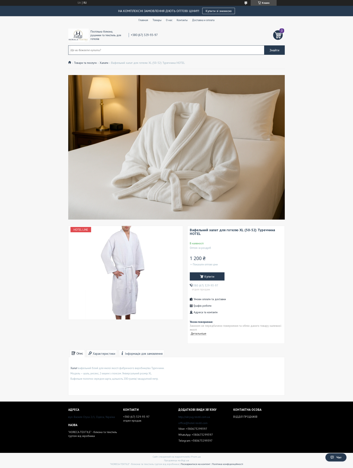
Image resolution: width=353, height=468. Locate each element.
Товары (157, 20)
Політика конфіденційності (227, 464)
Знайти (274, 50)
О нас (169, 20)
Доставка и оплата (203, 20)
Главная (143, 20)
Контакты (182, 20)
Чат (339, 457)
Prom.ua (196, 456)
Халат (73, 368)
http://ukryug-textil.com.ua (194, 417)
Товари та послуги (85, 63)
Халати (104, 63)
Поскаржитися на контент (195, 464)
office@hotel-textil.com (193, 423)
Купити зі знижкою (219, 11)
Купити (209, 276)
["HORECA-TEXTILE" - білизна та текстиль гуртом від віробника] (78, 35)
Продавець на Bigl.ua (176, 460)
